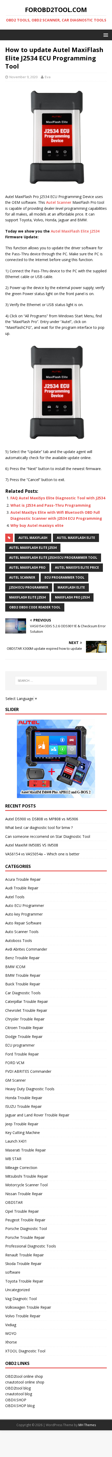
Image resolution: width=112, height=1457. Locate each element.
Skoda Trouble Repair (23, 1263)
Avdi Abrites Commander (26, 949)
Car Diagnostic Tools (23, 992)
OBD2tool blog (18, 1388)
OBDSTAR (14, 1202)
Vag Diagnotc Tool (21, 1298)
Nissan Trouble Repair (23, 1193)
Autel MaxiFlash (32, 537)
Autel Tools (14, 896)
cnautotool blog (18, 1393)
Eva (48, 77)
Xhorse (11, 1342)
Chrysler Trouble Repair (25, 1018)
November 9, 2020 (23, 77)
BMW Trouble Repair (22, 975)
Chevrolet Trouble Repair (26, 1010)
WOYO (10, 1333)
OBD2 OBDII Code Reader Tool (34, 607)
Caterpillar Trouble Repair (26, 1001)
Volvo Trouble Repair (22, 1315)
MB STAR (13, 1158)
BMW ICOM (15, 966)
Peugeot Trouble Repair (25, 1219)
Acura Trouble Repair (23, 879)
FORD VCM (14, 1062)
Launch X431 (16, 1141)
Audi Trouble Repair (21, 887)
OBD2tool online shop (24, 1376)
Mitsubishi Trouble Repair (26, 1176)
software (12, 1272)
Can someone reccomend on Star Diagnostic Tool (47, 836)
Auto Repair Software (23, 922)
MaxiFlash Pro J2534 (72, 597)
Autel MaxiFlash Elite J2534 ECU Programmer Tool (53, 557)
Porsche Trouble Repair (25, 1237)
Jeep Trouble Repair (21, 1123)
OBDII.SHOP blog (20, 1405)
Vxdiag (10, 1324)
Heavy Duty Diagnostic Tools (29, 1088)
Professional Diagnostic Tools (30, 1246)
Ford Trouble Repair (22, 1054)
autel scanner (22, 577)
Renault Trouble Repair (24, 1254)
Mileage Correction (21, 1167)
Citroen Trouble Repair (24, 1027)
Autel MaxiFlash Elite (76, 537)
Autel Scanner (58, 202)
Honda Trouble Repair (23, 1097)
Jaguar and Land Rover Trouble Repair (37, 1114)
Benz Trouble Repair (22, 957)
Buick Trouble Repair (22, 983)
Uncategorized (17, 1289)
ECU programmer (20, 1045)
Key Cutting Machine (22, 1132)
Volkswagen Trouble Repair (28, 1307)
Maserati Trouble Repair (25, 1150)
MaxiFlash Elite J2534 (27, 597)
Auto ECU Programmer (24, 905)
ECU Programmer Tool (64, 577)
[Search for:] (56, 680)
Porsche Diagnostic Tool (26, 1228)
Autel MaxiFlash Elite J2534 (75, 231)
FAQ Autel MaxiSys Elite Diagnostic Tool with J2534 (57, 497)
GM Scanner (15, 1080)
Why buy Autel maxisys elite (37, 525)
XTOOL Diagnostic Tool (25, 1350)
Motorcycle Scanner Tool (26, 1184)
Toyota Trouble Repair (24, 1281)
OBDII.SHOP (15, 1399)
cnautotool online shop (24, 1382)
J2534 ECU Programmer (28, 587)
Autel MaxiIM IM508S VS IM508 (31, 845)
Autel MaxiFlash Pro (27, 567)
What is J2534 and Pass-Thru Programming (50, 505)
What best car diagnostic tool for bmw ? (39, 827)
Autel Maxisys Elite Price (77, 567)
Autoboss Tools (18, 940)
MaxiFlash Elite (71, 587)
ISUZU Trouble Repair (23, 1106)
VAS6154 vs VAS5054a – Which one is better (42, 853)
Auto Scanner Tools (22, 931)
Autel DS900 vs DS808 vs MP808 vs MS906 (41, 818)
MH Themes (87, 1425)
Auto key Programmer (24, 914)
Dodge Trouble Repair (23, 1036)
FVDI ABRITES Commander (28, 1071)
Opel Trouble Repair (22, 1211)
